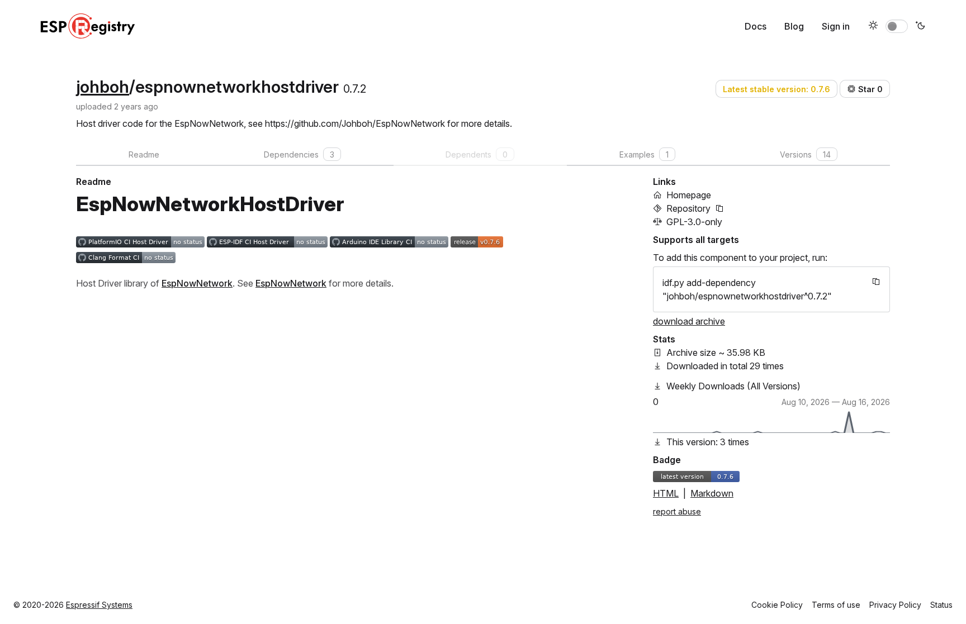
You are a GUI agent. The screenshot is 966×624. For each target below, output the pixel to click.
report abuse (677, 511)
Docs (755, 26)
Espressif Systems (99, 604)
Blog (794, 26)
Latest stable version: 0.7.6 (776, 89)
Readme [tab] (144, 154)
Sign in (836, 26)
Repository (688, 208)
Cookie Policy (777, 604)
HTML (666, 493)
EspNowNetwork (197, 283)
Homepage (688, 195)
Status (941, 604)
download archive (689, 321)
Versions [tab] (805, 154)
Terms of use (836, 604)
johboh (102, 87)
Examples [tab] (644, 154)
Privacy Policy (895, 604)
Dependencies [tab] (299, 154)
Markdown (711, 493)
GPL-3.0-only (694, 221)
